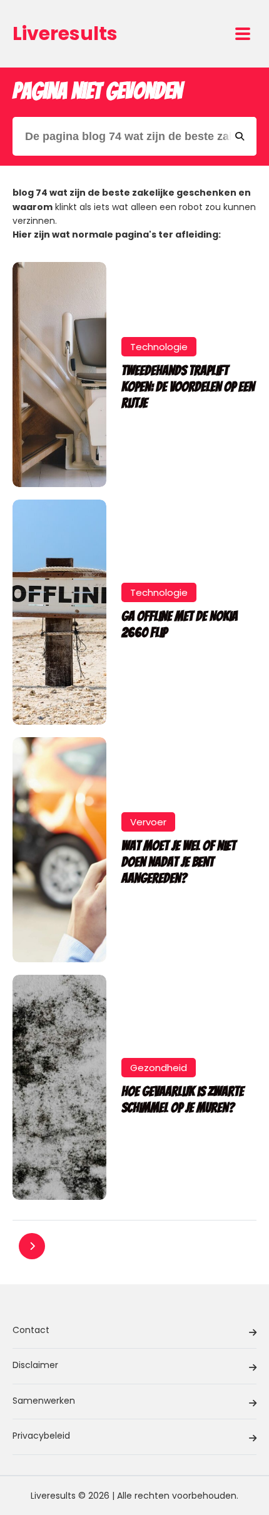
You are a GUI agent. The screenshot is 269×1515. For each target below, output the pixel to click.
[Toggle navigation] (242, 34)
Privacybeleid (41, 1435)
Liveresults (65, 33)
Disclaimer (35, 1365)
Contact (31, 1330)
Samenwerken (44, 1400)
